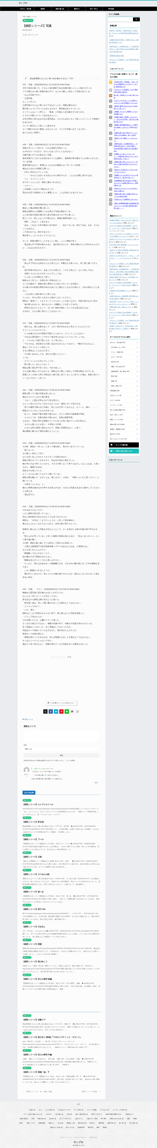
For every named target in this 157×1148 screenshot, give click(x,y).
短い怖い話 (122, 1123)
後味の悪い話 (60, 9)
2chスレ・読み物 (25, 9)
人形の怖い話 (59, 1114)
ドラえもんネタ (104, 1110)
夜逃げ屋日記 (24, 1118)
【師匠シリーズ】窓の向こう (35, 961)
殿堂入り (51, 1123)
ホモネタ (48, 1114)
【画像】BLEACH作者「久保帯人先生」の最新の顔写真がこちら (124, 41)
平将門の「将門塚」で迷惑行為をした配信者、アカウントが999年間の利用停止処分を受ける (124, 33)
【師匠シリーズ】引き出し (34, 926)
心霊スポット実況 (92, 1118)
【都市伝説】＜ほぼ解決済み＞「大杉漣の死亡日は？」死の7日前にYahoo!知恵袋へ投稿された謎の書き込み (124, 49)
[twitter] (45, 711)
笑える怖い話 (133, 1123)
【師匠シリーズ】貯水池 (33, 822)
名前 (25, 745)
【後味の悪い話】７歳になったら (120, 307)
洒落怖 (43, 9)
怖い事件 (103, 1118)
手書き (135, 1118)
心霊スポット (79, 1118)
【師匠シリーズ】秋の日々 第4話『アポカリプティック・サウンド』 (52, 1037)
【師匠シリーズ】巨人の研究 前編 (37, 979)
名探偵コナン (129, 1114)
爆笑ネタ (77, 9)
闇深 (98, 1127)
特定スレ (92, 1123)
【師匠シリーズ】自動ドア (34, 1020)
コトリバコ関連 (91, 1110)
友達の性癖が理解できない (114, 1114)
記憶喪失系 (81, 1127)
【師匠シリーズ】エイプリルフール (38, 804)
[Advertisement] (40, 52)
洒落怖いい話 (70, 1123)
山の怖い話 (52, 1118)
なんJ (40, 1110)
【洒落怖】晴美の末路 (116, 56)
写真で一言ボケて (96, 1114)
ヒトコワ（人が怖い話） (120, 1110)
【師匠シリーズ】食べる (33, 892)
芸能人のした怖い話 (56, 1127)
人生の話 (69, 1114)
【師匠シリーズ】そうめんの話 (36, 874)
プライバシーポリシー (80, 1137)
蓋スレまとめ (70, 1127)
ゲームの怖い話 (78, 1110)
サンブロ (23, 3)
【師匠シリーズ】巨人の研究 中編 (37, 1054)
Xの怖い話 (32, 1110)
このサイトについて (65, 1137)
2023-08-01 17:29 (47, 768)
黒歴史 (105, 1127)
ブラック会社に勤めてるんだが (33, 1114)
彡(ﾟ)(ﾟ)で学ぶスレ (65, 1118)
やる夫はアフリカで (64, 1110)
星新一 (21, 1123)
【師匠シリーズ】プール (33, 839)
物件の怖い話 (82, 1123)
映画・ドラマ (31, 1123)
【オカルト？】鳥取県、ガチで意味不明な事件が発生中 (124, 61)
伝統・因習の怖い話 (81, 1114)
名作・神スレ (94, 9)
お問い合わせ (93, 1137)
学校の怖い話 (41, 1118)
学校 (32, 1118)
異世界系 (101, 1123)
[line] (67, 711)
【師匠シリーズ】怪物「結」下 (36, 1072)
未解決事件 (41, 1123)
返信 (96, 782)
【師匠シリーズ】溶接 (32, 944)
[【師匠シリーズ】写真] (56, 711)
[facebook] (51, 711)
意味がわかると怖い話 (117, 1118)
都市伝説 (90, 1127)
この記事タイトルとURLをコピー (62, 703)
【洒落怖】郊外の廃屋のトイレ (119, 290)
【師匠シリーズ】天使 (32, 857)
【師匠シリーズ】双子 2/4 (34, 909)
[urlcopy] (77, 711)
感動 (128, 1118)
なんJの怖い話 (50, 1110)
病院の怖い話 (111, 1123)
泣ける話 (60, 1123)
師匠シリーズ (29, 719)
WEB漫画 (111, 9)
